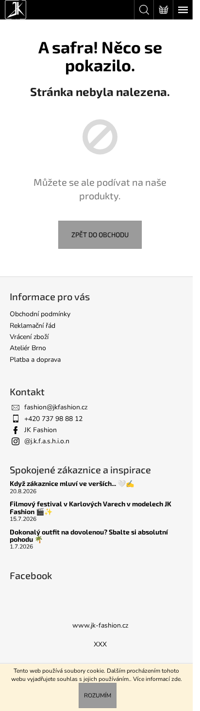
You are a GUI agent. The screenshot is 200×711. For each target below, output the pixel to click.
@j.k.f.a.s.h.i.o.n (46, 441)
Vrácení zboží (29, 336)
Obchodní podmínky (40, 314)
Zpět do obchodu (100, 234)
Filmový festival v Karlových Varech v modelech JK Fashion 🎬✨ (90, 507)
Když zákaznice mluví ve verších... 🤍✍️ (72, 483)
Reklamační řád (32, 325)
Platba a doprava (35, 359)
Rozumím (97, 695)
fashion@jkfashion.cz (55, 407)
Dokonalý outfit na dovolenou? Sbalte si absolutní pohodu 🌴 (89, 535)
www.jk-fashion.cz (100, 625)
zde (176, 679)
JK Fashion (40, 430)
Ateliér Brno (28, 348)
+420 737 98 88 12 (53, 418)
